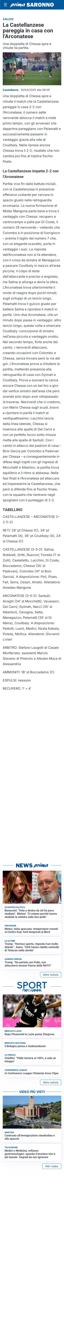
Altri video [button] (51, 1166)
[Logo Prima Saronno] (32, 4)
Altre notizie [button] (50, 974)
